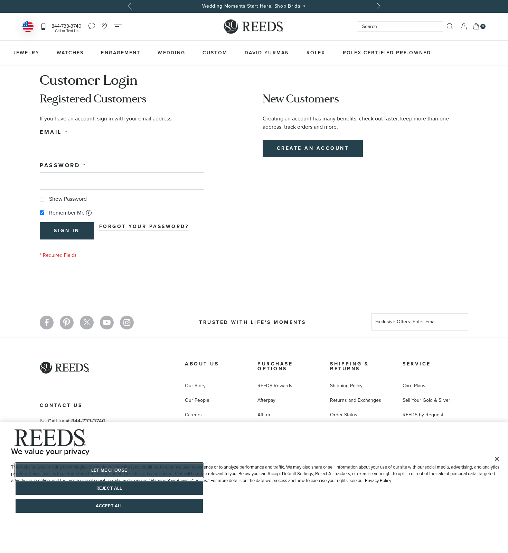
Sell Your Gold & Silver (426, 400)
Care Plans (414, 385)
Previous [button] (130, 6)
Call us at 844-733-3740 (76, 421)
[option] (254, 6)
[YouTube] (107, 322)
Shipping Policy (346, 385)
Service (417, 364)
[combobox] (400, 26)
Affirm (263, 414)
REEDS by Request (423, 414)
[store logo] (254, 26)
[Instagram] (127, 322)
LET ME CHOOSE (109, 470)
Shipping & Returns (349, 366)
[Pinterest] (67, 322)
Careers (193, 414)
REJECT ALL (109, 488)
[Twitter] (87, 322)
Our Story (195, 385)
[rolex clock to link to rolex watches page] (477, 53)
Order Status (343, 414)
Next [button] (377, 6)
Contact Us (61, 405)
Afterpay (266, 400)
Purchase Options (275, 366)
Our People (197, 400)
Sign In (464, 26)
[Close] (497, 458)
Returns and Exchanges (355, 400)
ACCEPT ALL (109, 505)
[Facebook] (47, 322)
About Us (202, 364)
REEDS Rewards (274, 385)
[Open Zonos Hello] (28, 27)
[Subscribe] (460, 322)
